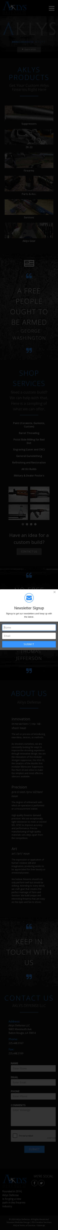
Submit (29, 644)
